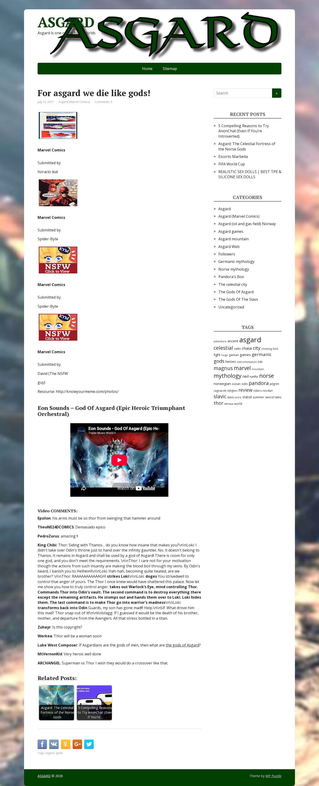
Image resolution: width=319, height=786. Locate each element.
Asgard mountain (233, 238)
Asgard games (230, 231)
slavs (230, 397)
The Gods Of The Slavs (238, 299)
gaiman (234, 355)
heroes (230, 361)
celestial (223, 348)
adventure (220, 341)
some (238, 397)
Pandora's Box (231, 276)
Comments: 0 (103, 102)
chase (247, 348)
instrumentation (247, 361)
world (238, 404)
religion (232, 391)
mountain (258, 369)
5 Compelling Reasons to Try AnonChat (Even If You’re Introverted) (243, 131)
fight (217, 355)
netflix (254, 377)
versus (228, 404)
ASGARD (66, 22)
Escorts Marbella (233, 156)
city (256, 348)
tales (278, 397)
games (245, 354)
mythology (227, 375)
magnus (223, 368)
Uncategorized (231, 307)
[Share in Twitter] (89, 744)
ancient (232, 341)
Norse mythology (233, 269)
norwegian (222, 383)
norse (266, 375)
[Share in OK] (65, 744)
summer (258, 397)
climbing (266, 348)
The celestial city (232, 284)
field (275, 348)
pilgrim (274, 384)
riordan (267, 391)
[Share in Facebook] (42, 744)
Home (147, 68)
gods (59, 753)
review (245, 390)
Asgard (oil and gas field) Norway (247, 223)
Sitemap (170, 68)
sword (269, 397)
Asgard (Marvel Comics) (74, 102)
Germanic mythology (236, 261)
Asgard (224, 208)
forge (224, 355)
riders (257, 391)
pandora (259, 383)
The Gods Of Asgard (236, 291)
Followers (226, 254)
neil (245, 376)
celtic (237, 349)
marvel (242, 368)
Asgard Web (229, 246)
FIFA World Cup (231, 164)
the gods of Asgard (182, 645)
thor (218, 403)
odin (244, 384)
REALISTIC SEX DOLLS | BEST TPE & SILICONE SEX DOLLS (249, 174)
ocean (236, 384)
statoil (247, 397)
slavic (220, 396)
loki (260, 362)
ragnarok (220, 391)
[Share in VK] (54, 744)
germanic (262, 354)
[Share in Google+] (77, 744)
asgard (50, 753)
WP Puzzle (273, 776)
